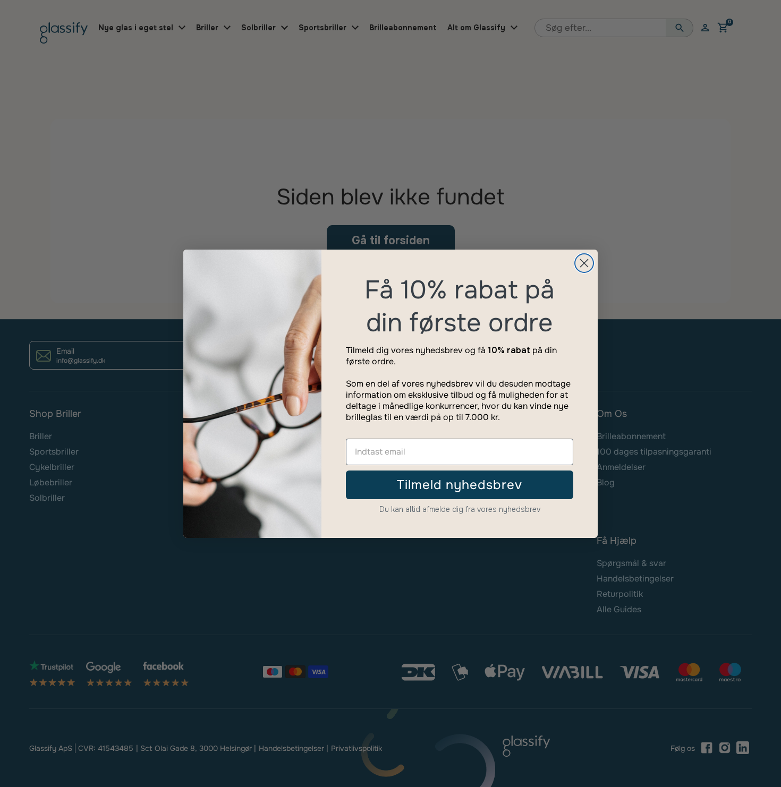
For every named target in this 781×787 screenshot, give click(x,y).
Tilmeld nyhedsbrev (459, 485)
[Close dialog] (584, 263)
